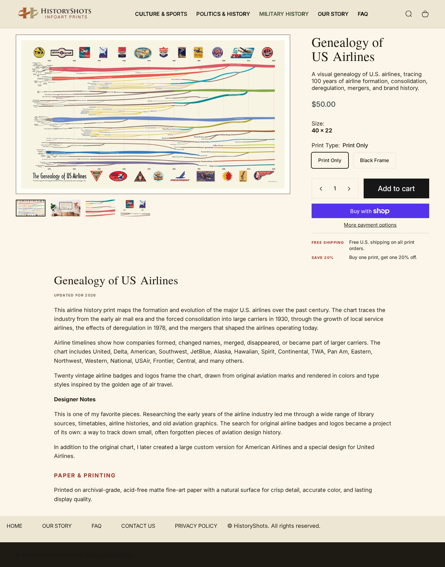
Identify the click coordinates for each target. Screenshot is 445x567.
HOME (14, 526)
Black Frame (374, 160)
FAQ (96, 526)
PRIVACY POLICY (196, 526)
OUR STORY (57, 526)
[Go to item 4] (135, 208)
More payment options (370, 225)
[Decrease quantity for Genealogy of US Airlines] (319, 188)
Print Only (330, 160)
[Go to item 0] (30, 208)
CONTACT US (138, 526)
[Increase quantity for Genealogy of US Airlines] (350, 188)
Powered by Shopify (109, 555)
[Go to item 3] (100, 208)
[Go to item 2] (65, 208)
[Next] (273, 126)
